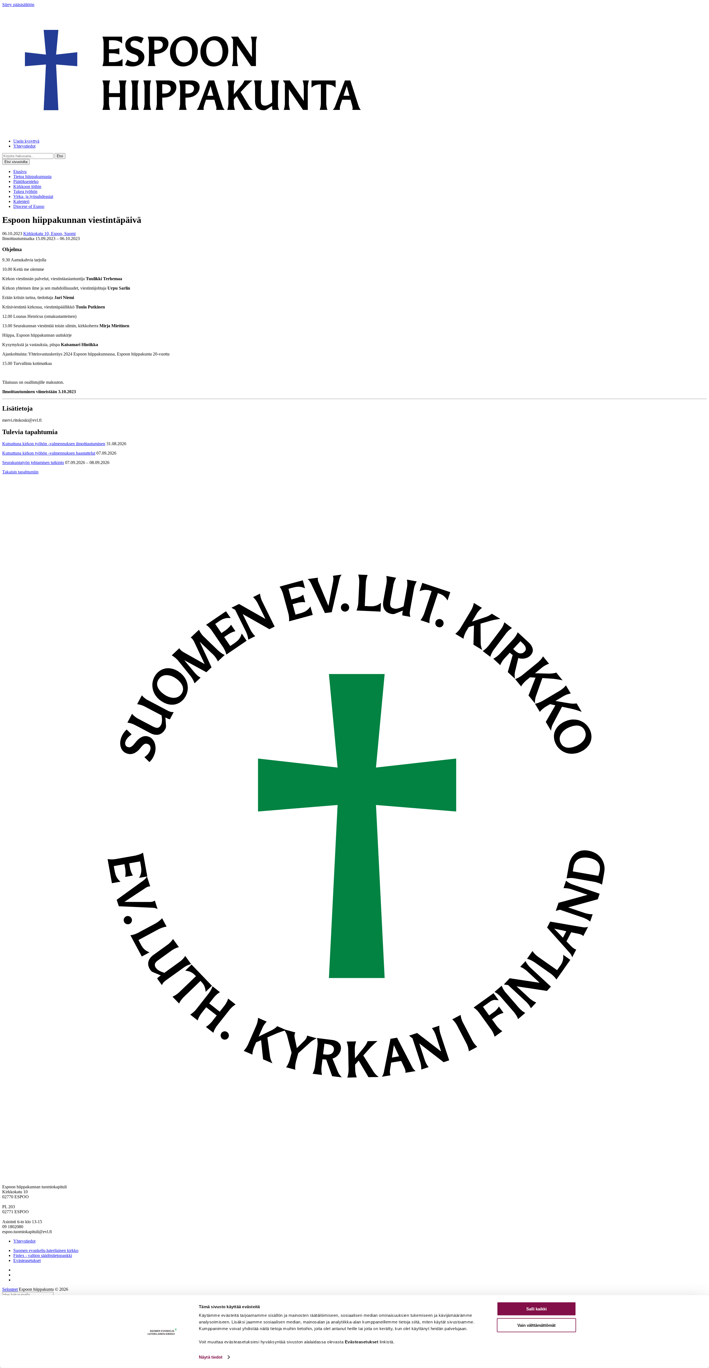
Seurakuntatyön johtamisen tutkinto (33, 462)
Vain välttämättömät (536, 1325)
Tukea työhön (25, 191)
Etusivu (20, 171)
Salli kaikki (536, 1309)
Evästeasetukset (27, 1260)
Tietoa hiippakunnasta (32, 176)
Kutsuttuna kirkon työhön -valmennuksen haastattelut (48, 453)
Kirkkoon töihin (27, 186)
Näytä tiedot (210, 1357)
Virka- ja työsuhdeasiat (33, 196)
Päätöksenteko (25, 181)
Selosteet (10, 1289)
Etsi (60, 156)
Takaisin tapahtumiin (20, 472)
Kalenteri (21, 201)
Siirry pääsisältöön (18, 4)
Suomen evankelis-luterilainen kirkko (45, 1250)
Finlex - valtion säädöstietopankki (42, 1255)
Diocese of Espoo (28, 206)
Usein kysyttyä (26, 141)
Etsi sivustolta (15, 162)
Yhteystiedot (24, 146)
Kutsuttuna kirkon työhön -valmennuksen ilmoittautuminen (53, 443)
